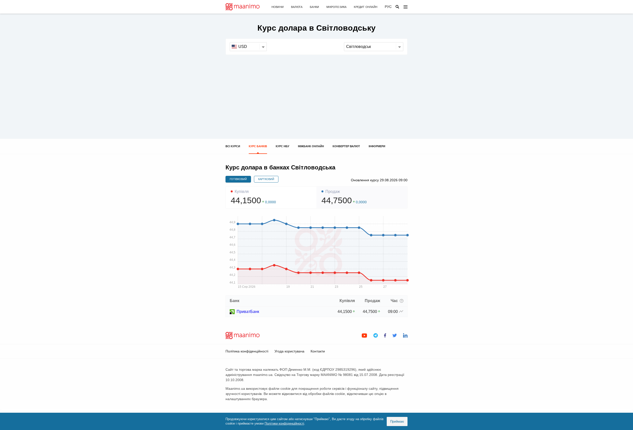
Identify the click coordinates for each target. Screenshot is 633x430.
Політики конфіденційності (284, 423)
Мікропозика (336, 6)
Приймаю (397, 421)
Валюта (296, 6)
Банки (314, 6)
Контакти (318, 351)
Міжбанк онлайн (311, 146)
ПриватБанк (248, 311)
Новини (277, 6)
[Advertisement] (316, 91)
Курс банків (258, 146)
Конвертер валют (346, 146)
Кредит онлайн (365, 6)
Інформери (377, 146)
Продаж (332, 192)
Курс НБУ (282, 146)
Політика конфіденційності (247, 351)
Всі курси (233, 146)
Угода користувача (289, 351)
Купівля (242, 192)
